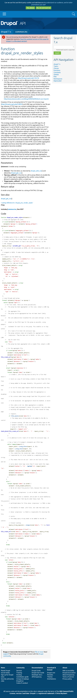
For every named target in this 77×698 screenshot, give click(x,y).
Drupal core (51, 673)
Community (20, 668)
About (65, 668)
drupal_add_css (36, 171)
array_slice (23, 446)
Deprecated (57, 81)
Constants (57, 72)
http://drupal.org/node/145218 (28, 78)
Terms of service (68, 677)
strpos (28, 525)
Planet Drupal (5, 670)
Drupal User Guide (38, 673)
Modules (50, 675)
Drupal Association (69, 673)
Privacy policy (67, 679)
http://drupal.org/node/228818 (11, 104)
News (3, 668)
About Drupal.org (68, 675)
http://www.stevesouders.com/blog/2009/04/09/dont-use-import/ (26, 99)
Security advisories (7, 679)
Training (19, 673)
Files (55, 76)
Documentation (37, 668)
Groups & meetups (22, 679)
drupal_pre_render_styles (15, 217)
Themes (50, 677)
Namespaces (58, 79)
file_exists (15, 416)
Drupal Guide (36, 670)
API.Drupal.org (36, 677)
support (6, 654)
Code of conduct (22, 683)
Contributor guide (22, 677)
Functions (57, 70)
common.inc (21, 31)
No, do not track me (43, 8)
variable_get (17, 246)
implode (29, 466)
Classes (56, 68)
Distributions (51, 679)
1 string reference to (17, 203)
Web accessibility (68, 670)
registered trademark (46, 693)
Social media (5, 673)
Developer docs (37, 675)
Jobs (2, 681)
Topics (56, 66)
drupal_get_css (16, 173)
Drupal (32, 693)
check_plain (4, 431)
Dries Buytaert (61, 693)
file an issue (39, 652)
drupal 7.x (6, 31)
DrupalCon (20, 681)
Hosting (19, 675)
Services (19, 670)
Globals (56, 74)
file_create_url (6, 357)
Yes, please (30, 8)
